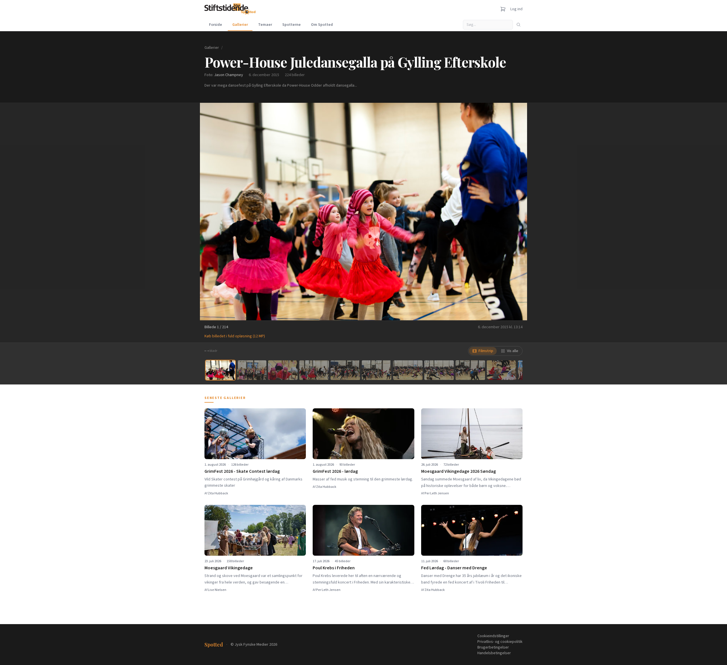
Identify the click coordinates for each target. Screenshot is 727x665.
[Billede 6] (376, 370)
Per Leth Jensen (437, 493)
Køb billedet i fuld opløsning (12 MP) (234, 336)
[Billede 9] (470, 370)
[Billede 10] (501, 370)
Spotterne (291, 25)
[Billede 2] (251, 370)
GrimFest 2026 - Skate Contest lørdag (242, 471)
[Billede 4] (314, 370)
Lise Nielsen (217, 589)
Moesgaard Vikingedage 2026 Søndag (458, 471)
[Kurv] (503, 9)
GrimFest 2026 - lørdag (335, 471)
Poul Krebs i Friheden (334, 568)
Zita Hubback (218, 493)
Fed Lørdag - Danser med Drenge (454, 568)
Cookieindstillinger (493, 636)
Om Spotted (322, 25)
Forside (215, 25)
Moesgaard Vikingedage (228, 568)
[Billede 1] (220, 370)
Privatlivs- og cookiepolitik (500, 642)
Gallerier (240, 25)
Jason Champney (228, 75)
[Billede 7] (408, 370)
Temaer (265, 25)
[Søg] (519, 25)
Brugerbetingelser (493, 647)
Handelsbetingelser (494, 653)
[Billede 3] (283, 370)
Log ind (516, 9)
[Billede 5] (345, 370)
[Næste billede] (516, 211)
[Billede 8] (439, 370)
